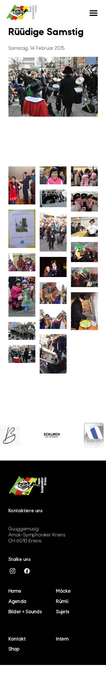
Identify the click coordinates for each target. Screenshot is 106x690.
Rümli (62, 601)
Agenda (17, 601)
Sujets (62, 612)
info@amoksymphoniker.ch (36, 518)
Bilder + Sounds (25, 612)
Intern (62, 639)
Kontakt (17, 639)
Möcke (63, 591)
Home (14, 591)
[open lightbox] (21, 188)
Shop (14, 649)
